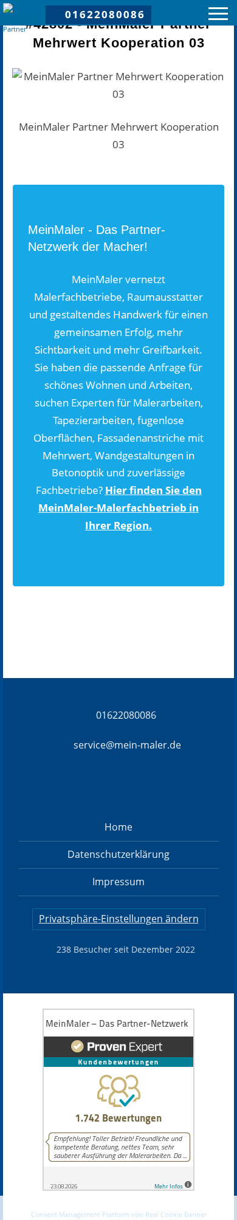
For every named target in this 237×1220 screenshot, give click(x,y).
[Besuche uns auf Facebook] (55, 788)
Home (118, 827)
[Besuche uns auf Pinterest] (140, 788)
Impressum (118, 881)
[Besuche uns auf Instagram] (97, 788)
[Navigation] (218, 15)
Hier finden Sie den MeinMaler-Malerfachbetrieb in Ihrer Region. (120, 507)
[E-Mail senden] (118, 1207)
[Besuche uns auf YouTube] (182, 788)
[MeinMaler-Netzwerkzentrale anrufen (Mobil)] (36, 1207)
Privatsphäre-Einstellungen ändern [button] (119, 918)
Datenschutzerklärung (118, 854)
